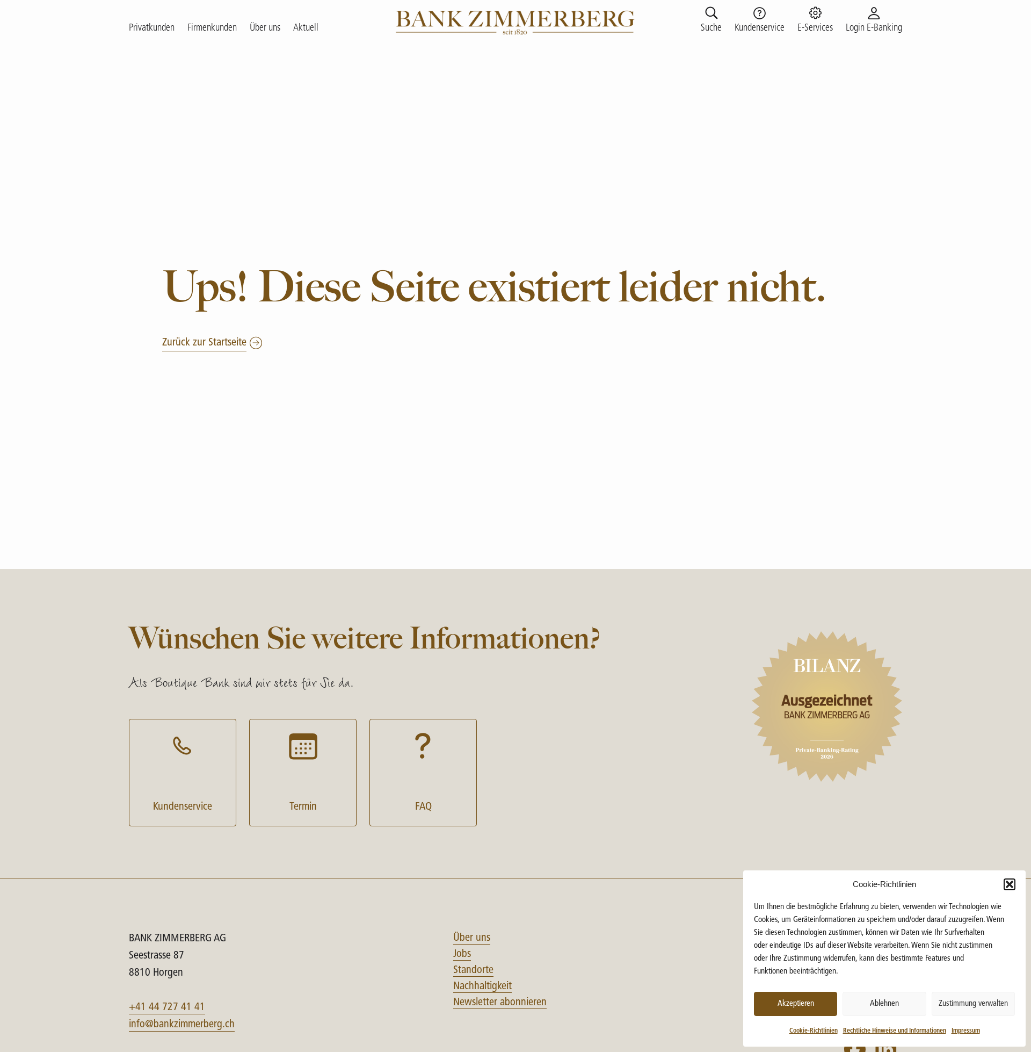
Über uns (265, 28)
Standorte (473, 970)
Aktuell (305, 28)
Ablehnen (884, 1004)
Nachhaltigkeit (482, 986)
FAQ (423, 807)
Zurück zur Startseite (204, 342)
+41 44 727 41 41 (167, 1007)
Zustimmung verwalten (973, 1004)
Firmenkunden (212, 28)
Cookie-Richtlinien (813, 1031)
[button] (1009, 884)
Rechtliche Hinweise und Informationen (894, 1031)
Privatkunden (152, 28)
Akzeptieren (796, 1004)
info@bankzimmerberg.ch (182, 1024)
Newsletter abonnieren (500, 1002)
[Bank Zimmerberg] (516, 21)
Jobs (462, 954)
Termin (303, 807)
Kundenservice (182, 807)
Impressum (966, 1031)
